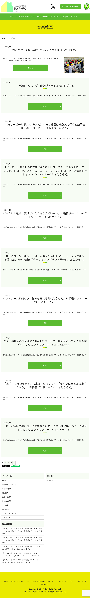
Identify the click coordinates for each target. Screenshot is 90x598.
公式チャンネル (71, 17)
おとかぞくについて (22, 17)
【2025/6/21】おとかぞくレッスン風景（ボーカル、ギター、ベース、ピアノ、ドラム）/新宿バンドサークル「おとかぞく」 (22, 540)
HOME (12, 17)
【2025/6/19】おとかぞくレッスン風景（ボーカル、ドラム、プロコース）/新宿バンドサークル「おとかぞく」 (22, 554)
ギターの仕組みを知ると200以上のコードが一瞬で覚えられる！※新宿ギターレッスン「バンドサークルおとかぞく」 (45, 343)
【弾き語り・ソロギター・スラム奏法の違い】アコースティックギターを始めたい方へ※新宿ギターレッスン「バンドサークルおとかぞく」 (45, 257)
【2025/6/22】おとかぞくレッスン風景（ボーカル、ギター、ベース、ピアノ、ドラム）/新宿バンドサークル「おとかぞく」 (22, 531)
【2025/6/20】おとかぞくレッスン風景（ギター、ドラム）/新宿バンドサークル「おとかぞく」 (21, 548)
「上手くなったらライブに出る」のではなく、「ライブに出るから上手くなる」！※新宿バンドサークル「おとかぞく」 (45, 385)
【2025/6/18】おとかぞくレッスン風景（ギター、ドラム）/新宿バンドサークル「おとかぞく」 (21, 561)
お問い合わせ (6, 509)
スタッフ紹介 (6, 497)
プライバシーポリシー (10, 513)
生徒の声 (52, 17)
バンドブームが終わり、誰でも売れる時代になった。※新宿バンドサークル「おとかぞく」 (45, 300)
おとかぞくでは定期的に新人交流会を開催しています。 (45, 50)
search (80, 17)
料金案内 (45, 17)
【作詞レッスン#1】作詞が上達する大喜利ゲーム (45, 85)
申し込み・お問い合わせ (70, 6)
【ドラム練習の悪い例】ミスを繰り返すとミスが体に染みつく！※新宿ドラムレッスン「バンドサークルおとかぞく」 (45, 428)
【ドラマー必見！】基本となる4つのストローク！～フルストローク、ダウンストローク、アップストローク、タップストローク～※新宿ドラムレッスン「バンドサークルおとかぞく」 (45, 170)
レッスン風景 (6, 501)
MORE (30, 67)
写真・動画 (61, 17)
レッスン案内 (35, 17)
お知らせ (50, 480)
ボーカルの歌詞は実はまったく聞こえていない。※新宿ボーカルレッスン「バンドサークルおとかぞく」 (45, 215)
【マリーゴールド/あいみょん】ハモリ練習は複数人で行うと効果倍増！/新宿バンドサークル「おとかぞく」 (45, 126)
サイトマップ (6, 517)
